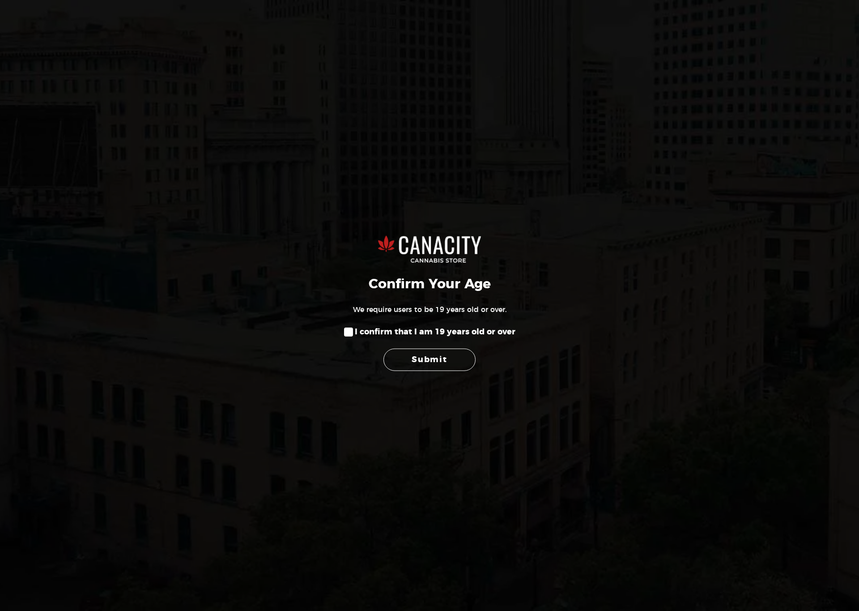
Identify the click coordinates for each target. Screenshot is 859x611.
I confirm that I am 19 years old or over (435, 332)
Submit (429, 359)
